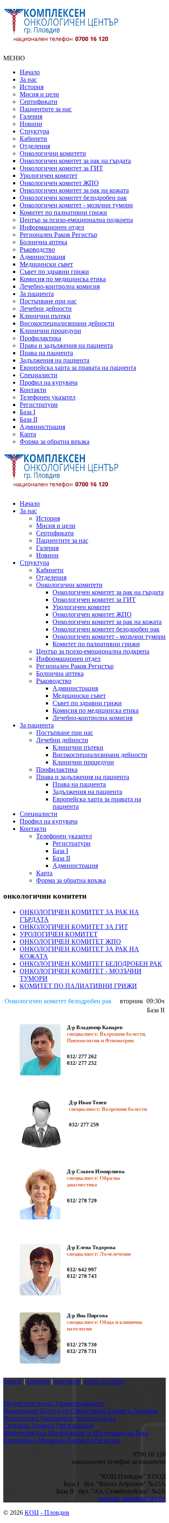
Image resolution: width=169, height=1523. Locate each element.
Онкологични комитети (53, 153)
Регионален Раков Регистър (58, 234)
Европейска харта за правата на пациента (78, 367)
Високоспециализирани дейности (67, 323)
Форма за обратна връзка (54, 441)
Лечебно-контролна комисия (60, 286)
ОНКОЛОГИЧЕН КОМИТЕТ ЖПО (70, 941)
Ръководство (37, 249)
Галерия (31, 116)
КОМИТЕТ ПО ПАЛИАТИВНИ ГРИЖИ (78, 985)
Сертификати (38, 101)
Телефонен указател (47, 397)
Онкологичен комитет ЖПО (59, 182)
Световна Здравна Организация (48, 1425)
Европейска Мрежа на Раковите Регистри (61, 1440)
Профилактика (40, 338)
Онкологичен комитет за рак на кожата (74, 190)
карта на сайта (104, 1381)
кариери (38, 1381)
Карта (28, 434)
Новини (31, 123)
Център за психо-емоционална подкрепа (76, 219)
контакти (67, 1381)
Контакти (33, 389)
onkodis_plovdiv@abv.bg (132, 1498)
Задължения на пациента (54, 360)
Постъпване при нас (48, 301)
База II (28, 419)
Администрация (42, 256)
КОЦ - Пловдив (47, 1512)
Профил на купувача (49, 382)
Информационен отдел (52, 227)
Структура (34, 131)
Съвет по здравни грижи (54, 271)
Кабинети (33, 138)
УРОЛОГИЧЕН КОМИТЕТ (59, 934)
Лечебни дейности (46, 308)
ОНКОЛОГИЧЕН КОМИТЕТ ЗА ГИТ (74, 926)
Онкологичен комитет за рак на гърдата (75, 160)
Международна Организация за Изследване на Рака (75, 1432)
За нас (28, 79)
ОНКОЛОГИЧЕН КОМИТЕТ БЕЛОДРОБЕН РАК (91, 963)
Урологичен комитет (49, 175)
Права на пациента (46, 352)
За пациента (37, 293)
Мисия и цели (39, 94)
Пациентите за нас (46, 109)
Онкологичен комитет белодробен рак (73, 197)
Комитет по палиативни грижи (63, 212)
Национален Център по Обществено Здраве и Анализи (80, 1410)
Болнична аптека (43, 242)
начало (12, 1381)
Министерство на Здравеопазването (53, 1403)
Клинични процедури (50, 330)
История (31, 86)
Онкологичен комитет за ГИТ (61, 168)
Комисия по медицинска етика (63, 278)
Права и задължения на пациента (66, 345)
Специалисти (38, 375)
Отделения (35, 145)
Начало (30, 72)
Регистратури (39, 404)
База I (27, 411)
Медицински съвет (46, 264)
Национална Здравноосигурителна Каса (59, 1418)
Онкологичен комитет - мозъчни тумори (76, 205)
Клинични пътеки (45, 315)
